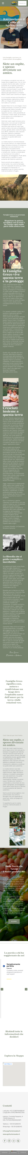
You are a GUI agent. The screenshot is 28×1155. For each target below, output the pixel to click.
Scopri (14, 921)
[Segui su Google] (18, 1141)
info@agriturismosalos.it (11, 1131)
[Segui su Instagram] (9, 1141)
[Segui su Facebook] (5, 1141)
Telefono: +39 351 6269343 (12, 1124)
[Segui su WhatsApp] (14, 1141)
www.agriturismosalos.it (11, 1134)
